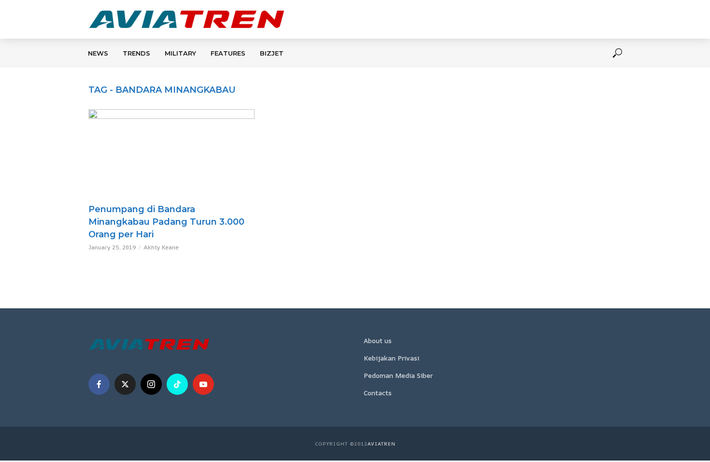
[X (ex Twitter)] (125, 384)
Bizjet (272, 53)
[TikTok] (177, 384)
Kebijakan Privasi (391, 357)
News (98, 53)
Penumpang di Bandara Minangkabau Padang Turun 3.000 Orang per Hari (166, 222)
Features (228, 53)
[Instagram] (151, 384)
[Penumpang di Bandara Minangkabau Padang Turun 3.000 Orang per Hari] (171, 154)
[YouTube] (203, 384)
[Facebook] (99, 384)
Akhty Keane (161, 247)
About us (378, 340)
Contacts (378, 392)
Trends (136, 53)
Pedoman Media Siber (398, 375)
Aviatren (382, 443)
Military (180, 53)
